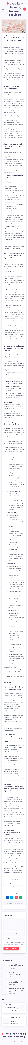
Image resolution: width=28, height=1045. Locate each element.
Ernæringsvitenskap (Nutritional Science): (14, 884)
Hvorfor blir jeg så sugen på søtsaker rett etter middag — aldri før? (16, 966)
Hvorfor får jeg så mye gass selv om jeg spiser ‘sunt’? (17, 982)
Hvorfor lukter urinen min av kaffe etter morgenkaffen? (16, 973)
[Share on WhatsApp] (20, 897)
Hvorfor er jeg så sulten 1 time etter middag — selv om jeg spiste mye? (17, 990)
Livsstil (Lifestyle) (14, 886)
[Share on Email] (16, 897)
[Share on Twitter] (11, 897)
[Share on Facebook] (7, 897)
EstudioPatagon (19, 1041)
